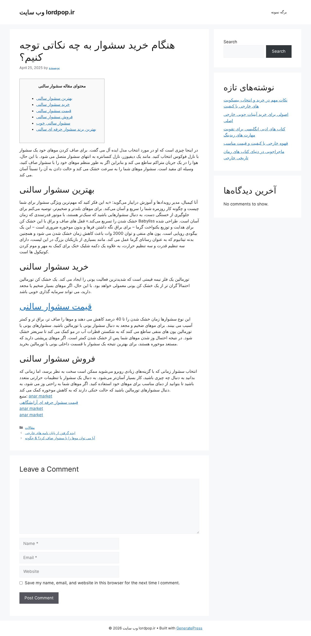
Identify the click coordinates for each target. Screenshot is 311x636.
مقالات (30, 427)
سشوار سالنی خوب (53, 123)
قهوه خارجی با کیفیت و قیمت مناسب (256, 143)
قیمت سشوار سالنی (53, 110)
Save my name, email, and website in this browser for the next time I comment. (102, 582)
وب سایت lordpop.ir (47, 12)
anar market (40, 396)
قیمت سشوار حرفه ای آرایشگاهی (48, 402)
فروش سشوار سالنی (54, 116)
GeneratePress (189, 628)
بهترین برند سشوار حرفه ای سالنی (66, 129)
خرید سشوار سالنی (53, 104)
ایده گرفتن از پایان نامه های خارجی (50, 433)
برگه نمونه (279, 12)
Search (230, 41)
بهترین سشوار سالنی (54, 98)
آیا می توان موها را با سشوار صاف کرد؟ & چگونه (60, 438)
